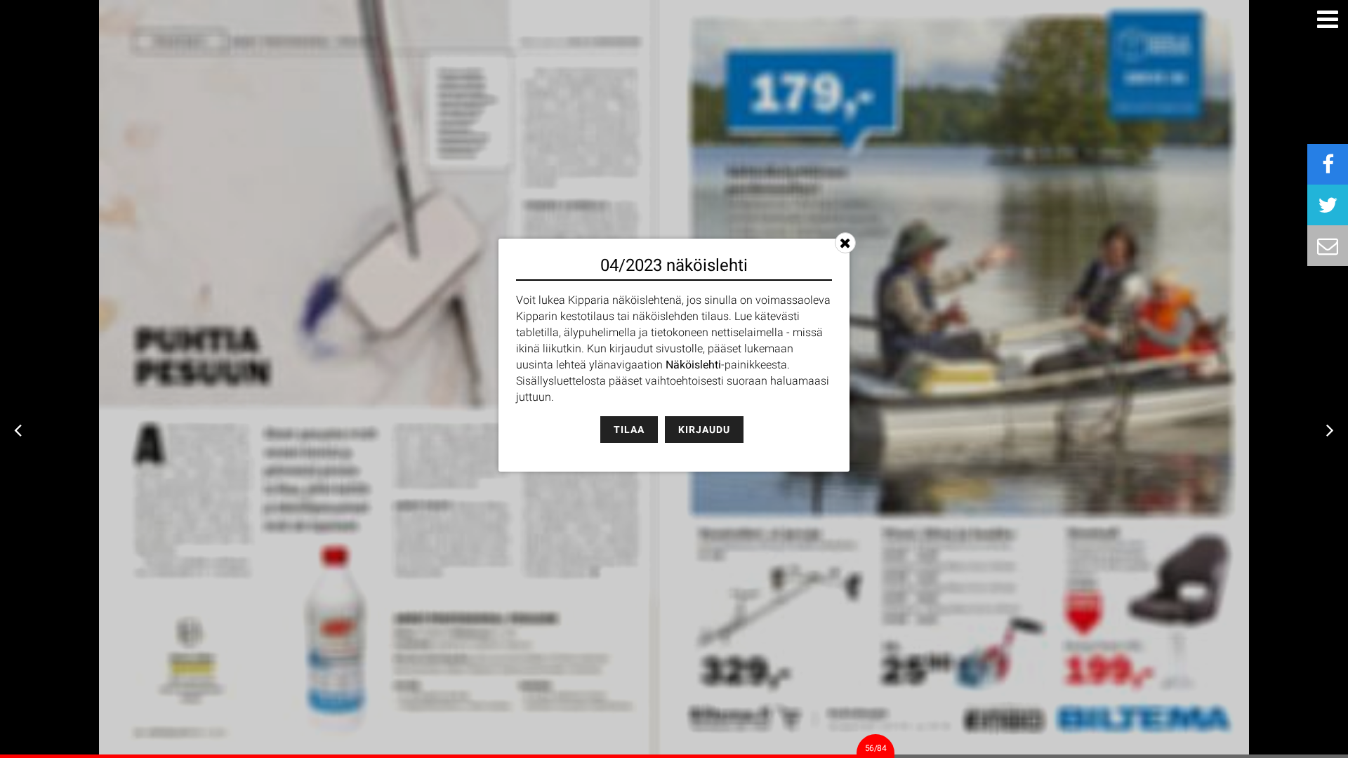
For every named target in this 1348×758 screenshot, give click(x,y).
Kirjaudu (704, 429)
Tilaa (629, 429)
